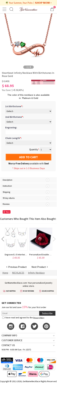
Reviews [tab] (6, 204)
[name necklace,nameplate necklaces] (28, 9)
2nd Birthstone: (14, 116)
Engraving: (11, 127)
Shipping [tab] (6, 192)
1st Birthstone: (14, 106)
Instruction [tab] (7, 186)
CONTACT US (8, 345)
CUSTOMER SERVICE (12, 340)
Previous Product (17, 266)
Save (8, 212)
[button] (3, 239)
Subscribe (47, 313)
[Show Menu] (5, 9)
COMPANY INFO (9, 335)
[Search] (11, 9)
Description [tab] (7, 180)
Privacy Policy (38, 317)
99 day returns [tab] (9, 198)
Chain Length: (13, 138)
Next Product (39, 266)
